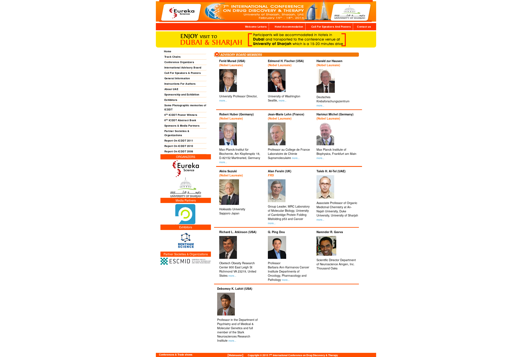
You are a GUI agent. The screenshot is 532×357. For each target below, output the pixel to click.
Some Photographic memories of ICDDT (185, 107)
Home (167, 51)
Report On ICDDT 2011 (178, 140)
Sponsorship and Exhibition (181, 94)
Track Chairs (172, 57)
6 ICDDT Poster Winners (180, 115)
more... (223, 100)
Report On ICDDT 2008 (178, 151)
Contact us (364, 26)
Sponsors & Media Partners (182, 125)
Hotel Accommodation (289, 26)
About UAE (171, 89)
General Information (177, 78)
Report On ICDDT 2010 (178, 146)
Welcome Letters (256, 26)
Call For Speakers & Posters (182, 73)
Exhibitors (170, 100)
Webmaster (235, 355)
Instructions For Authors (180, 84)
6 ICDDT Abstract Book (180, 120)
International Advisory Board (182, 67)
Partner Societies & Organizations (177, 133)
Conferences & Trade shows (175, 354)
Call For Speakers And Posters (331, 26)
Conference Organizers (179, 62)
